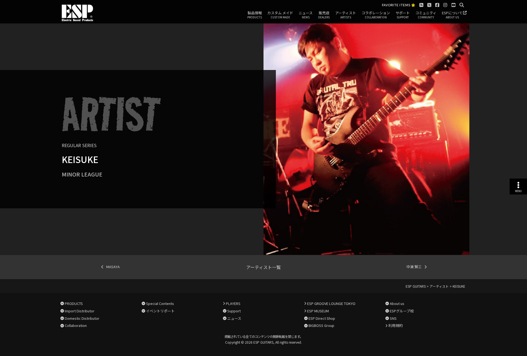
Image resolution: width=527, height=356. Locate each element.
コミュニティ (425, 14)
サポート (403, 14)
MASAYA (113, 266)
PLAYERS (233, 303)
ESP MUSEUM (318, 310)
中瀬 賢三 (414, 266)
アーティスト (345, 14)
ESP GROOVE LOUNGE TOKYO (331, 303)
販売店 (324, 14)
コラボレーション (375, 14)
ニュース (306, 14)
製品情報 (254, 14)
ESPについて (452, 14)
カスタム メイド (280, 14)
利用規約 (395, 325)
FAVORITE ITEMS (396, 5)
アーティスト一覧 (263, 267)
